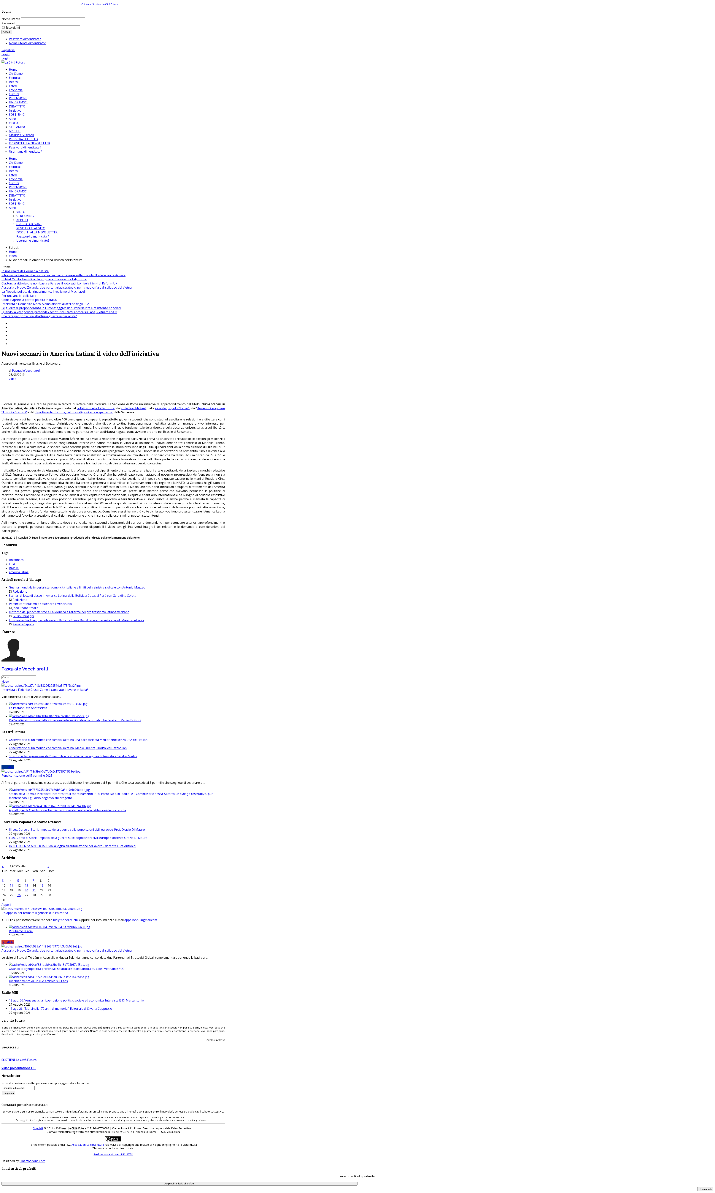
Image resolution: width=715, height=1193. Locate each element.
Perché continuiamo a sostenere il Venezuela (40, 604)
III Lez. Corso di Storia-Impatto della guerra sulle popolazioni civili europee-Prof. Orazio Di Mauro (77, 829)
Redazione (20, 591)
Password (8, 23)
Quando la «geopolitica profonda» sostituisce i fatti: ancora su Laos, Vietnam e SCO (59, 312)
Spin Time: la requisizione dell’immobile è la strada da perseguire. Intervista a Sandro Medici (73, 756)
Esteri (13, 175)
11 (11, 885)
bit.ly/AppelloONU (65, 920)
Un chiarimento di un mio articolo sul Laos (38, 981)
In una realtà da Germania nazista (25, 271)
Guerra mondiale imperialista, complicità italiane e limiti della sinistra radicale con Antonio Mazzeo (77, 587)
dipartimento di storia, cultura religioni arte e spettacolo (74, 412)
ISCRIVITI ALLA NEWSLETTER (37, 232)
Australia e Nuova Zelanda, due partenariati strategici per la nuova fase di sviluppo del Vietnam (67, 287)
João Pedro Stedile (25, 608)
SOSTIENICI (17, 204)
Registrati (8, 50)
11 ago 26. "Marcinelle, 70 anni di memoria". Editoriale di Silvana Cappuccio (60, 1009)
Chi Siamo (16, 163)
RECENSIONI (18, 187)
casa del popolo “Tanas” (172, 408)
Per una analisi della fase (18, 296)
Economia (16, 179)
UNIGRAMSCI (18, 191)
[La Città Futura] (13, 62)
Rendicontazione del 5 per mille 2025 (26, 775)
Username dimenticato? (32, 240)
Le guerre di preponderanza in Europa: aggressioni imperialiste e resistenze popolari (61, 308)
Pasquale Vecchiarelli (26, 370)
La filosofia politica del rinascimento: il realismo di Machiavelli (43, 291)
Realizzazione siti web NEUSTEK (113, 1154)
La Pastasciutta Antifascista (28, 708)
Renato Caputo (23, 624)
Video (13, 256)
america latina (18, 572)
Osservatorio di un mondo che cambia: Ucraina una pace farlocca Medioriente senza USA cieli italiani (78, 740)
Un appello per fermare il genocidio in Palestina (34, 913)
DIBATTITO (17, 195)
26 (19, 895)
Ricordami (13, 28)
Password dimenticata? (25, 39)
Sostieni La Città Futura (105, 4)
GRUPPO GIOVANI (29, 224)
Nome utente (10, 19)
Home (13, 158)
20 (26, 890)
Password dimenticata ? (32, 236)
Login (5, 54)
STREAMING (25, 216)
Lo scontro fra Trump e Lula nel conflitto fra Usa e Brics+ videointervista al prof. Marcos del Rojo (76, 620)
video (12, 379)
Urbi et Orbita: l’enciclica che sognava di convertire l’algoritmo (44, 279)
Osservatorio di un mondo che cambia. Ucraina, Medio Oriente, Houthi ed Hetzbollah (68, 748)
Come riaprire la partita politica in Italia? (29, 300)
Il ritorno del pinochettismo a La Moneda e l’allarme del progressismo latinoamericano (69, 612)
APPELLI (22, 220)
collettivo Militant (133, 408)
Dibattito (7, 942)
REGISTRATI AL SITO (30, 228)
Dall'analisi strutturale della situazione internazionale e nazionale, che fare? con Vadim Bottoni (75, 720)
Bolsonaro (16, 560)
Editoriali (15, 167)
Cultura (14, 183)
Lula (12, 564)
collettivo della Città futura (96, 408)
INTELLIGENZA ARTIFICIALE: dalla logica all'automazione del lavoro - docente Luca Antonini (72, 846)
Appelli (6, 905)
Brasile (14, 568)
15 (41, 885)
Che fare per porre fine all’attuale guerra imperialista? (39, 316)
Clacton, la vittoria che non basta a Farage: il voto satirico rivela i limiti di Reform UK (59, 283)
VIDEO (20, 212)
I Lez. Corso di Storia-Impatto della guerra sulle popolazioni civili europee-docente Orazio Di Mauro (78, 838)
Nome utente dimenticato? (27, 43)
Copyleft (38, 1128)
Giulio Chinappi (23, 616)
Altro (12, 208)
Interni (13, 171)
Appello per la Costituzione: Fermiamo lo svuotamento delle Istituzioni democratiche (67, 810)
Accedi (6, 32)
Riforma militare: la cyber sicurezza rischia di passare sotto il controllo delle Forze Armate (63, 275)
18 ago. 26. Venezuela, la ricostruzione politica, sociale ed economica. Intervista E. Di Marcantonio (76, 1000)
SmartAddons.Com (32, 1161)
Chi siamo (86, 4)
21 (34, 890)
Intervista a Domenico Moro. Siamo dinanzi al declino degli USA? (45, 304)
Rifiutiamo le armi (21, 931)
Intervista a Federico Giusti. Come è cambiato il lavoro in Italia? (44, 690)
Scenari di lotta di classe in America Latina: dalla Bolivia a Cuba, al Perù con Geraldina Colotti (72, 596)
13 (26, 885)
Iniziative (15, 199)
